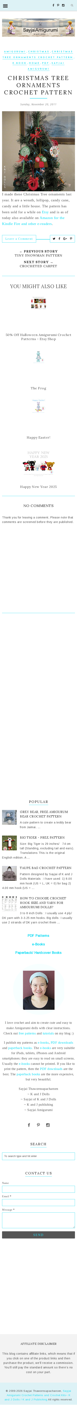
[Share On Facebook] (59, 238)
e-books (43, 1042)
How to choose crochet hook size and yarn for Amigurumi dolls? (43, 902)
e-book (20, 63)
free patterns (27, 1033)
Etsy (45, 212)
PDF (45, 63)
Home (34, 63)
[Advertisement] (38, 663)
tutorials (48, 1033)
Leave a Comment (19, 239)
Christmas (38, 52)
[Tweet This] (54, 238)
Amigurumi (15, 52)
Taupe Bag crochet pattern (46, 868)
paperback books (28, 1074)
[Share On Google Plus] (65, 238)
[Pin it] (71, 238)
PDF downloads (62, 1042)
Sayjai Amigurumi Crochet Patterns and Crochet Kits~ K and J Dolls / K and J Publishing (38, 1395)
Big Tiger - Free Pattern (42, 837)
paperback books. (20, 1048)
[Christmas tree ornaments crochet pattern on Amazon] (38, 151)
